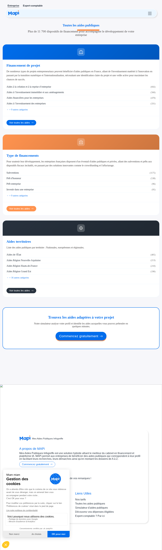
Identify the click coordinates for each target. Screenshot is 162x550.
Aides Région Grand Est (81, 271)
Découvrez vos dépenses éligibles (94, 511)
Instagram (75, 535)
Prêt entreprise (81, 183)
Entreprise (13, 5)
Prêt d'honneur (81, 178)
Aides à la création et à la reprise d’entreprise (81, 86)
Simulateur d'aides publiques (91, 507)
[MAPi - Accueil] (13, 13)
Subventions (81, 172)
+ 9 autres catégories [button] (18, 109)
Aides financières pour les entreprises (81, 97)
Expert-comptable (33, 5)
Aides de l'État (81, 254)
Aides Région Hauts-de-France (81, 265)
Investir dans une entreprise (81, 189)
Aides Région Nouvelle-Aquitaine (81, 260)
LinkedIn (87, 535)
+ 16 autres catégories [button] (19, 277)
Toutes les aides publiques (90, 503)
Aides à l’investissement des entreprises (81, 103)
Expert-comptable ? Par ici (90, 516)
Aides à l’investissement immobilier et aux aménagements (81, 92)
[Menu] (150, 13)
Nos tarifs (80, 499)
